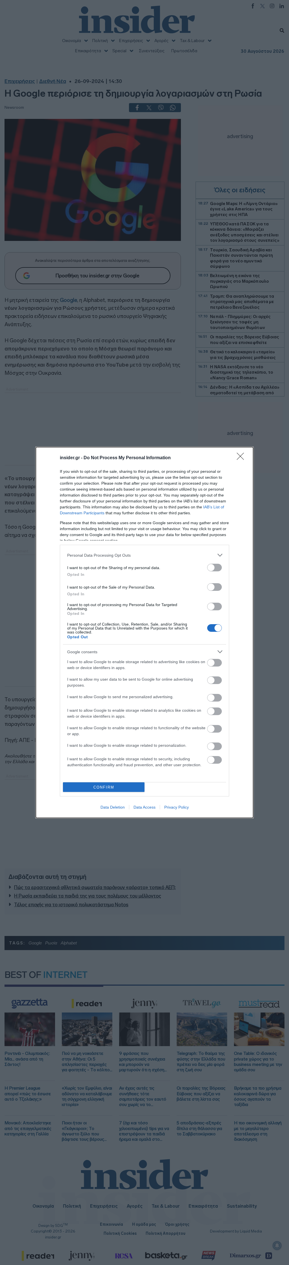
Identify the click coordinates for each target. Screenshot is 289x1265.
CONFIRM (103, 787)
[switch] (214, 567)
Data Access (144, 807)
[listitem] (144, 555)
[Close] (242, 458)
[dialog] (144, 632)
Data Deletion (112, 807)
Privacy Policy (176, 807)
